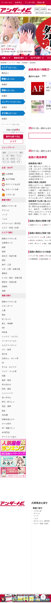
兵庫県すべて (7, 243)
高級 (3, 376)
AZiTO (12, 159)
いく (18, 159)
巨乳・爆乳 (6, 389)
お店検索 (9, 174)
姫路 (4, 153)
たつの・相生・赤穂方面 (12, 278)
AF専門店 (6, 432)
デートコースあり (9, 437)
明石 (3, 260)
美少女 (4, 354)
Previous (6, 38)
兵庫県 (43, 9)
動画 (42, 256)
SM (3, 328)
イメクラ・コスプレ (10, 337)
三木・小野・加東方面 (11, 269)
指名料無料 (44, 259)
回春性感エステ (8, 419)
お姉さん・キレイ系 (10, 358)
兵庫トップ (6, 58)
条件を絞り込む (13, 136)
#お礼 (13, 162)
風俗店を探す (19, 58)
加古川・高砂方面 (9, 256)
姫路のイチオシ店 (9, 206)
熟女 (3, 315)
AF (7, 156)
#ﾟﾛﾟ (19, 162)
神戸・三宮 (6, 265)
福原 (3, 251)
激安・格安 (6, 380)
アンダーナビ (6, 2)
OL (3, 363)
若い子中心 (6, 398)
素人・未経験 (7, 323)
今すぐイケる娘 (12, 189)
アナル (18, 156)
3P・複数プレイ (8, 428)
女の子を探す (36, 58)
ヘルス (4, 219)
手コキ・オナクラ (9, 367)
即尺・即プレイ (8, 402)
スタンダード (7, 306)
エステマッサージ (9, 345)
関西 (37, 9)
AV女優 (5, 415)
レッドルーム (7, 49)
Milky (12, 156)
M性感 (4, 332)
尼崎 (3, 291)
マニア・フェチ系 (9, 371)
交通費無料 (34, 259)
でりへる (6, 162)
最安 (21, 153)
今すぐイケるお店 (12, 184)
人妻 (3, 310)
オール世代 (6, 424)
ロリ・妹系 (6, 349)
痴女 (3, 411)
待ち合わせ (6, 384)
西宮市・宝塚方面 (9, 282)
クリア (13, 141)
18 (7, 159)
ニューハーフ (12, 153)
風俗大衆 (41, 2)
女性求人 (18, 2)
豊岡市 (4, 273)
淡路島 (4, 286)
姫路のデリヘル (35, 225)
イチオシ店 (10, 195)
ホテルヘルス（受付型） (12, 223)
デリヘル (5, 210)
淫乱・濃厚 (6, 406)
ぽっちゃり (6, 319)
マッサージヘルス (9, 341)
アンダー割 (34, 256)
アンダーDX (30, 2)
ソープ (4, 215)
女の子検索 (10, 179)
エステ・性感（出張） (11, 228)
